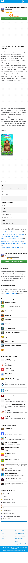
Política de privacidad (20, 536)
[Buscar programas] (23, 1)
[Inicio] (1, 5)
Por (12, 11)
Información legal (19, 538)
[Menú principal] (26, 1)
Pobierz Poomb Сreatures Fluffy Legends (11, 247)
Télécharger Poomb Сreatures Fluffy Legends (12, 238)
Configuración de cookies (21, 543)
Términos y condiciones (20, 530)
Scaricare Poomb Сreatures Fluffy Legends (11, 241)
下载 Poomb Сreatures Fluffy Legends (10, 236)
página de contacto (11, 293)
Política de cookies (19, 533)
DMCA (16, 541)
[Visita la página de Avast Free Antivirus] (14, 15)
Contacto (3, 533)
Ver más (14, 522)
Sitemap (3, 538)
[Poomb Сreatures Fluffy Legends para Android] (2, 10)
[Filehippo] (5, 1)
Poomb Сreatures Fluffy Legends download (11, 231)
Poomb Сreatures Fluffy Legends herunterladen (12, 234)
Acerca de (3, 530)
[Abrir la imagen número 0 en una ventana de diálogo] (7, 144)
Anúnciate (3, 536)
